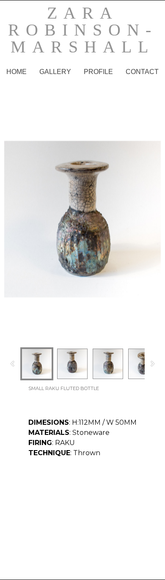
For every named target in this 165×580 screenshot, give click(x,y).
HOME (16, 71)
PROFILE (98, 71)
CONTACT (142, 71)
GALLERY (55, 71)
